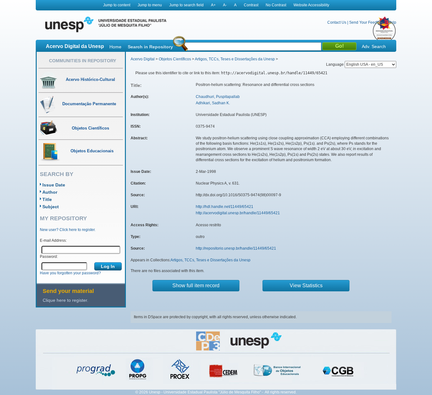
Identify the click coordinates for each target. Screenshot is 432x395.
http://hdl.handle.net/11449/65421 (224, 206)
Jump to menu (150, 5)
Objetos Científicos (175, 59)
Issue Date (53, 184)
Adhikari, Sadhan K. (213, 103)
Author (49, 192)
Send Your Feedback (367, 22)
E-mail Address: (53, 240)
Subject (50, 206)
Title (47, 199)
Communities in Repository (82, 60)
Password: (49, 256)
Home (115, 46)
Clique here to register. (65, 300)
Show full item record (195, 285)
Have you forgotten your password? (70, 273)
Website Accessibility (311, 5)
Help (392, 22)
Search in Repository (150, 46)
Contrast (251, 5)
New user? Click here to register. (68, 230)
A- (225, 5)
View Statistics (306, 285)
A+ (213, 5)
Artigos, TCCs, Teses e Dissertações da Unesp (235, 59)
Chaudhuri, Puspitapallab (218, 96)
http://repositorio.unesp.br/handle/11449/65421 (236, 248)
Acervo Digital (143, 59)
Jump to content (116, 5)
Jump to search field (186, 5)
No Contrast (276, 5)
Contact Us (336, 22)
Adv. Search (374, 46)
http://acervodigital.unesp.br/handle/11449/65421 (238, 213)
